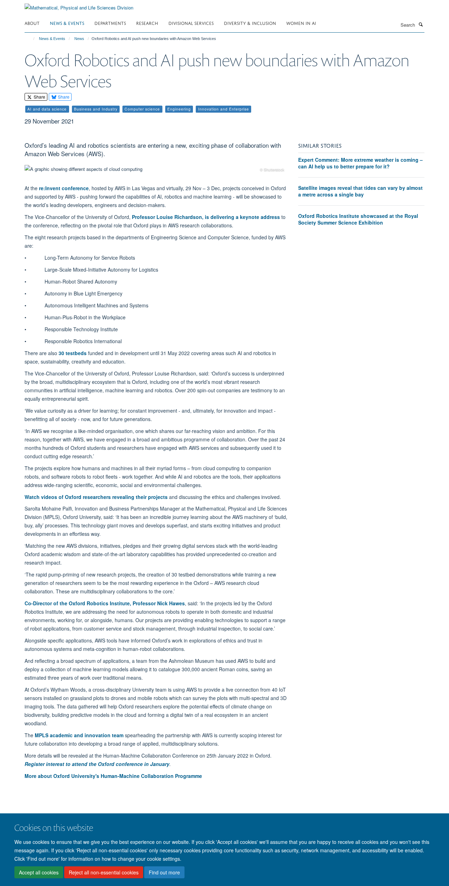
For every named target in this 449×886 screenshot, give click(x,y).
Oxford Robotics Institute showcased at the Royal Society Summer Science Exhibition (358, 219)
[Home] (31, 38)
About (32, 22)
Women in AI (301, 22)
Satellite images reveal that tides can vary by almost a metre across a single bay (360, 191)
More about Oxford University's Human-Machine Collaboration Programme (113, 775)
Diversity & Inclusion (250, 22)
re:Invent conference (64, 188)
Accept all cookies (39, 872)
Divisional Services (191, 22)
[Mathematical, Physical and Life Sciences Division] (79, 5)
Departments (110, 22)
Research (147, 22)
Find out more (164, 872)
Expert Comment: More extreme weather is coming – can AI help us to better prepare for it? (360, 163)
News (79, 38)
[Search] (420, 24)
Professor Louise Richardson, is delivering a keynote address (206, 216)
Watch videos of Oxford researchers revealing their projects (96, 496)
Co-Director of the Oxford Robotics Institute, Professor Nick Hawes (105, 603)
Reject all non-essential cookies (104, 872)
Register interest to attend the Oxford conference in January (97, 763)
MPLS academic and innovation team (79, 735)
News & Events (67, 22)
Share (39, 97)
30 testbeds (73, 353)
